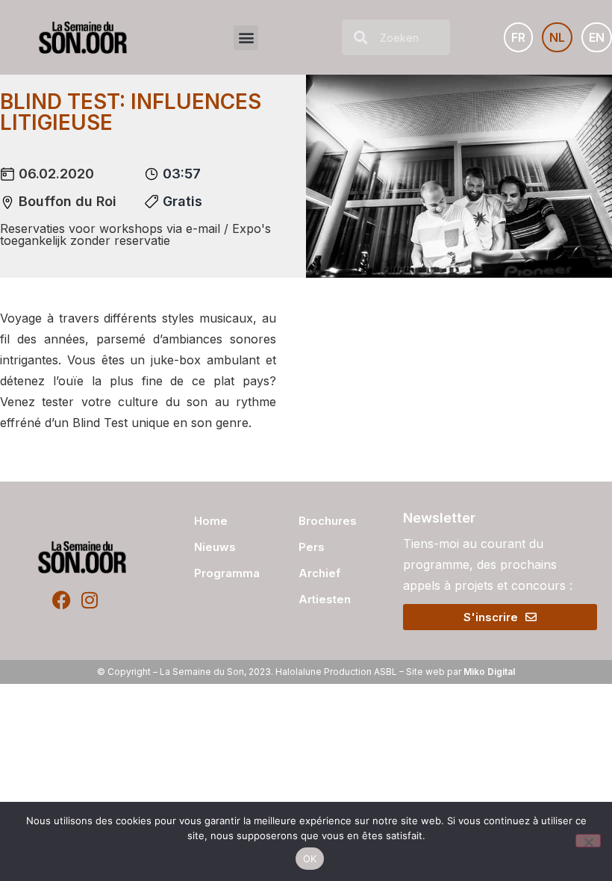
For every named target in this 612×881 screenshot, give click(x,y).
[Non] (588, 840)
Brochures (328, 521)
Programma (223, 573)
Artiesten (325, 599)
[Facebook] (61, 600)
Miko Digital (489, 671)
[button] (246, 37)
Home (211, 521)
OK (310, 859)
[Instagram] (89, 600)
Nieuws (215, 547)
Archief (319, 573)
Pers (312, 547)
